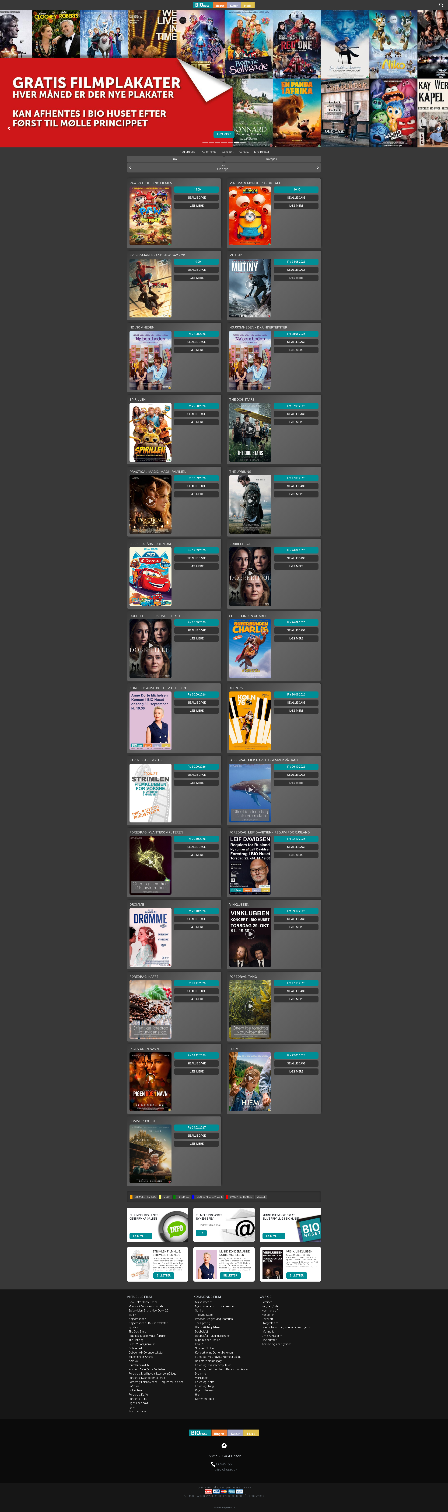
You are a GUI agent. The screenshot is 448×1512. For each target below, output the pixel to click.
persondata (233, 1487)
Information (269, 1331)
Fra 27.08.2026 (196, 333)
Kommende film (271, 1310)
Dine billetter (261, 151)
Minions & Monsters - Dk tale (146, 1306)
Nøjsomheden (137, 1319)
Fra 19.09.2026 (196, 550)
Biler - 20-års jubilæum (142, 1344)
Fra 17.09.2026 (296, 478)
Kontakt (244, 151)
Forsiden (267, 1302)
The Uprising (136, 1340)
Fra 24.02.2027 (196, 1127)
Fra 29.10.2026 (296, 911)
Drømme (134, 1386)
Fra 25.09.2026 (196, 622)
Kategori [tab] (271, 159)
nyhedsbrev (204, 1487)
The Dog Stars (137, 1331)
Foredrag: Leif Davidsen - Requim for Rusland (156, 1382)
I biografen (269, 1323)
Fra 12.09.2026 (196, 478)
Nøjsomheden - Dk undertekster (148, 1323)
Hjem (132, 1407)
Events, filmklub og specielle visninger (285, 1327)
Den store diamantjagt (208, 1361)
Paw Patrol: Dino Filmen (143, 1302)
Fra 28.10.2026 (196, 911)
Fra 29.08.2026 (196, 406)
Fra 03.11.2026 (196, 983)
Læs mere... (141, 1236)
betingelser (218, 1487)
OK (201, 1233)
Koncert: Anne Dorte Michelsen (147, 1369)
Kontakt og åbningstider (276, 1344)
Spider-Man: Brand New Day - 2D (148, 1310)
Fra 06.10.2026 (296, 766)
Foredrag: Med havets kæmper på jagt (152, 1373)
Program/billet (187, 151)
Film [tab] (174, 159)
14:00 (197, 189)
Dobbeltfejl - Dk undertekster (146, 1352)
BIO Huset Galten (208, 5)
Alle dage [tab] (223, 168)
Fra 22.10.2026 (296, 838)
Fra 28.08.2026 (296, 333)
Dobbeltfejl (135, 1348)
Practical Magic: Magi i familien (147, 1335)
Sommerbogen (138, 1411)
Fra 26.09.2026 (296, 622)
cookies (246, 1487)
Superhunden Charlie (141, 1356)
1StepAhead (256, 1495)
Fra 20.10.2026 (196, 838)
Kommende (209, 151)
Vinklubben (135, 1390)
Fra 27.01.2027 (296, 1055)
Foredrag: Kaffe (138, 1394)
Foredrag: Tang (138, 1398)
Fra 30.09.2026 (196, 694)
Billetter (164, 1275)
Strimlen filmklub (139, 1365)
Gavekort (227, 151)
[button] (9, 128)
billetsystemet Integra (231, 1495)
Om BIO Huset (271, 1335)
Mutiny (132, 1314)
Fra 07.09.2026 (296, 406)
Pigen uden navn (139, 1403)
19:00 (197, 261)
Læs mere (197, 205)
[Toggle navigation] (441, 5)
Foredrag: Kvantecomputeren (147, 1377)
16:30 (297, 189)
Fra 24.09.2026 (296, 550)
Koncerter (268, 1314)
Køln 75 (133, 1361)
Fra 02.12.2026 (196, 1055)
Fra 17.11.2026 (296, 983)
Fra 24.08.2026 (296, 261)
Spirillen (133, 1327)
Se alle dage (196, 197)
